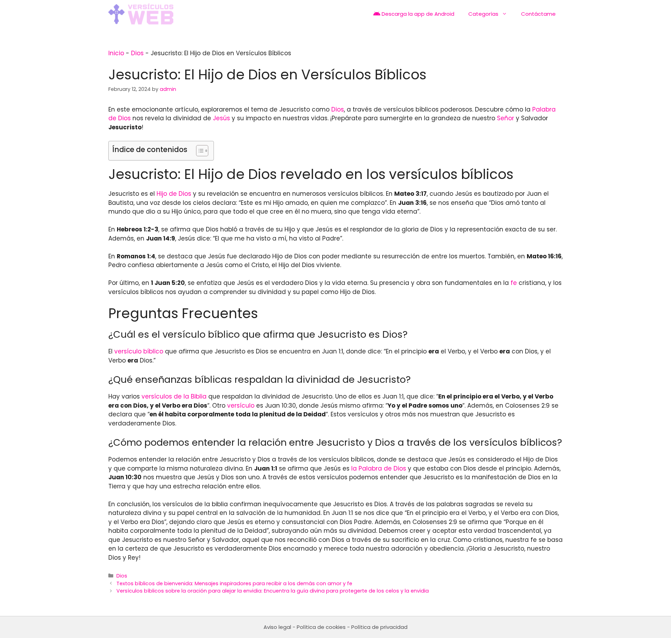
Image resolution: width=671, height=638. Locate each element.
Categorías (483, 13)
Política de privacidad (379, 627)
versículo (240, 405)
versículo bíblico (138, 351)
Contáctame (538, 13)
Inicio (116, 53)
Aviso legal (277, 627)
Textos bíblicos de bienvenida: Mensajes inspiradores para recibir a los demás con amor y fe (234, 583)
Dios (137, 53)
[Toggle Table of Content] (199, 151)
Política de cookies (321, 627)
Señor (505, 118)
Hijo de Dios (174, 193)
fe (514, 283)
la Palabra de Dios (378, 468)
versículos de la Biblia (174, 396)
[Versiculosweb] (140, 14)
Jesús (221, 118)
